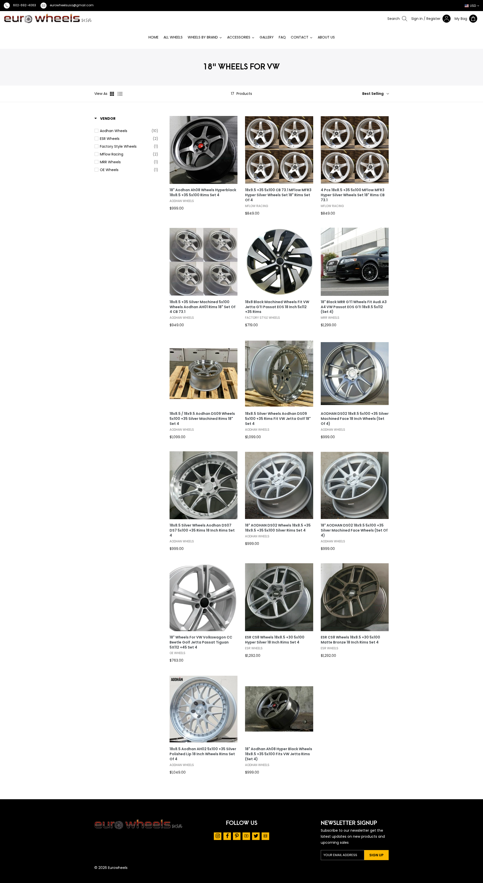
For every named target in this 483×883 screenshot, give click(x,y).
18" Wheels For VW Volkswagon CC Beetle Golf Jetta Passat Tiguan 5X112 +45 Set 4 (201, 642)
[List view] (120, 94)
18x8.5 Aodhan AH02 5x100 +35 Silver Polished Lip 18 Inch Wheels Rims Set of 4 (203, 754)
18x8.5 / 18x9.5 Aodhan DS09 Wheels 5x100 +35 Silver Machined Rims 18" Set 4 (202, 418)
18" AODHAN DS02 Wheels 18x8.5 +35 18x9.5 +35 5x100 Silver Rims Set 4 (278, 528)
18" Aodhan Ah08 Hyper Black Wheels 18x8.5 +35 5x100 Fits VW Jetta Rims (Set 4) (278, 754)
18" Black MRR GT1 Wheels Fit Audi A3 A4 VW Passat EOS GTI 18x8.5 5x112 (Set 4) (354, 307)
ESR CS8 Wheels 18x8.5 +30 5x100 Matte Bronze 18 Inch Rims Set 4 (350, 640)
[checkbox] (129, 131)
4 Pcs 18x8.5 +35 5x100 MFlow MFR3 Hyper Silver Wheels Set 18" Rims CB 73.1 (353, 195)
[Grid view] (112, 94)
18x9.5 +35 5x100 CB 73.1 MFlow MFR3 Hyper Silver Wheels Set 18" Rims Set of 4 (278, 195)
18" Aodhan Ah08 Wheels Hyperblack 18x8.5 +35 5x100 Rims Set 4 (203, 192)
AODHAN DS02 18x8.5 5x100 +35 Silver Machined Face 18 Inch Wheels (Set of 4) (355, 418)
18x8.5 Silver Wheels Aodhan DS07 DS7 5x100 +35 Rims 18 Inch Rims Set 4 (202, 530)
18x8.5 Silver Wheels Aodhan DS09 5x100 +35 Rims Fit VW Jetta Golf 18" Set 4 (278, 418)
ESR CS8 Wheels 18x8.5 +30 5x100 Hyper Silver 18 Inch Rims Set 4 (274, 640)
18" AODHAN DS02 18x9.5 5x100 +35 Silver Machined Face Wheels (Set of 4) (354, 530)
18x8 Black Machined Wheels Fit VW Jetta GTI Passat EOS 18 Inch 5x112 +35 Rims (277, 307)
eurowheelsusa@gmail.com (72, 5)
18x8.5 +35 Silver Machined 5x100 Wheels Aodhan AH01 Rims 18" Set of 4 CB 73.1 (202, 307)
